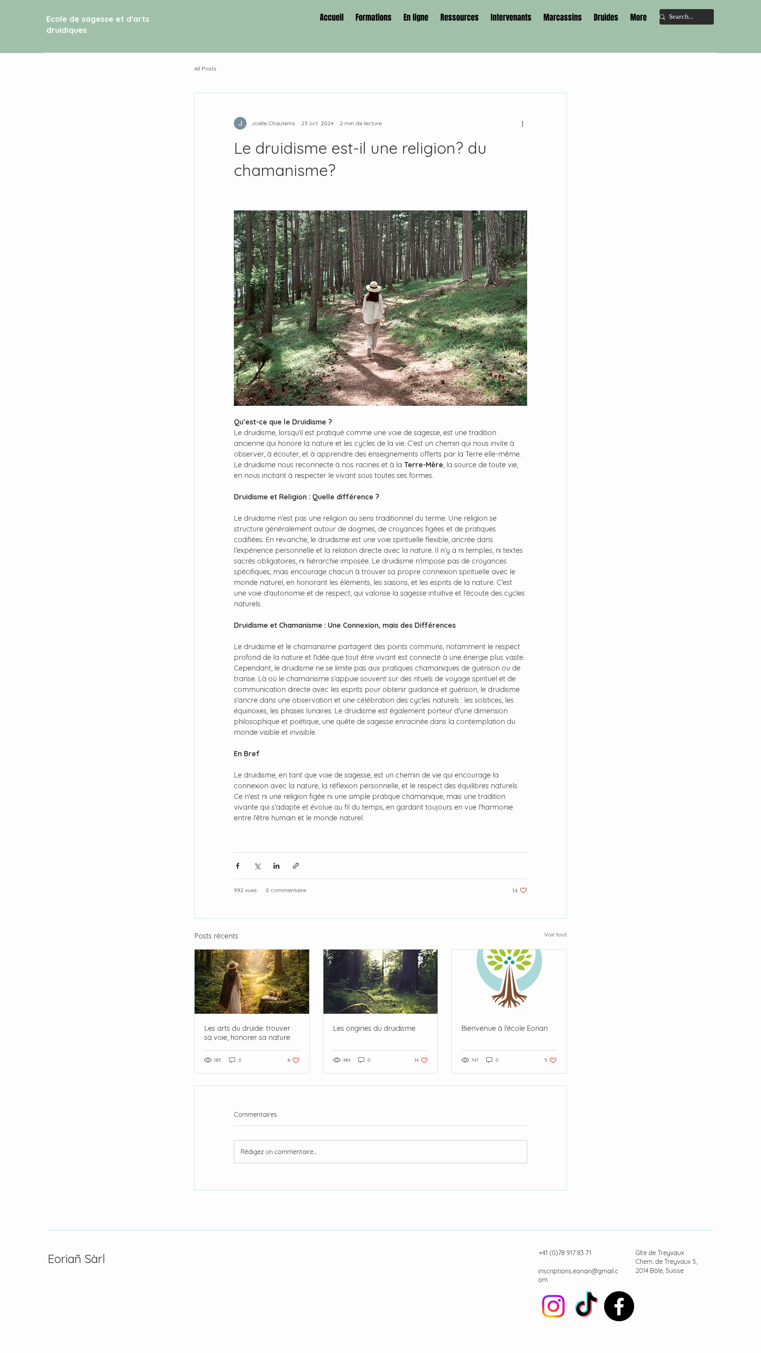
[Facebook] (619, 1306)
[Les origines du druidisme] (380, 982)
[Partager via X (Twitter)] (257, 866)
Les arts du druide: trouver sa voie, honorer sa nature (247, 1033)
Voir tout (555, 934)
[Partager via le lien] (296, 866)
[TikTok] (586, 1306)
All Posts (205, 68)
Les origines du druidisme (374, 1028)
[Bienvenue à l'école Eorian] (509, 982)
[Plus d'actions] (522, 123)
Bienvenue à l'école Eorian (504, 1028)
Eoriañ (66, 1258)
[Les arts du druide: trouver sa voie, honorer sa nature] (252, 982)
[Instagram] (553, 1306)
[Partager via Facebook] (237, 866)
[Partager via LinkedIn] (276, 866)
